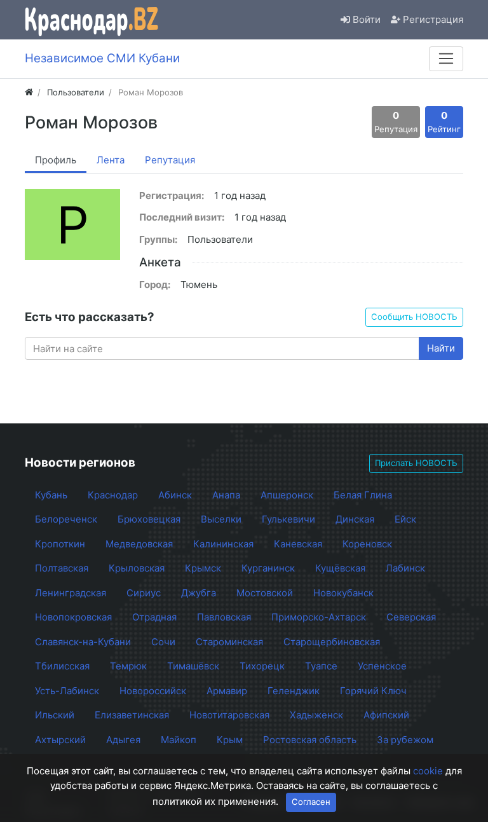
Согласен (311, 802)
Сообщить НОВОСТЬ (414, 317)
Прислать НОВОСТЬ (416, 463)
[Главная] (29, 92)
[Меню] (446, 58)
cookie (428, 771)
